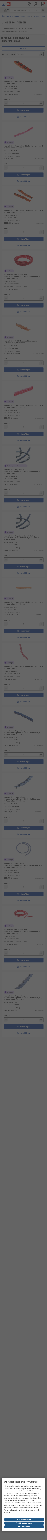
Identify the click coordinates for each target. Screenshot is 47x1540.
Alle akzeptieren (24, 1519)
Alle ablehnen (24, 1527)
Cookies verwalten (24, 1523)
